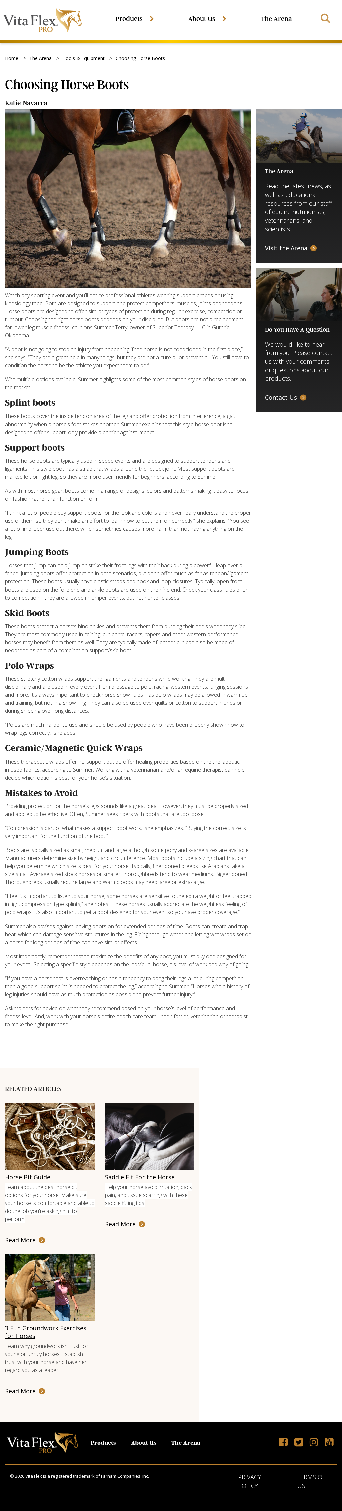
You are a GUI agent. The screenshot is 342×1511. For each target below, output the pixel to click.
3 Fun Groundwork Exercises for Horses (46, 1332)
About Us (201, 19)
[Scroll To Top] (316, 1477)
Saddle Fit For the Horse (140, 1177)
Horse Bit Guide (27, 1177)
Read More (20, 1240)
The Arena (276, 19)
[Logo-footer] (43, 1443)
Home (11, 58)
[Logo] (42, 20)
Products (129, 19)
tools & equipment (84, 58)
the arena (40, 58)
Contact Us (281, 397)
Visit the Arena (286, 248)
